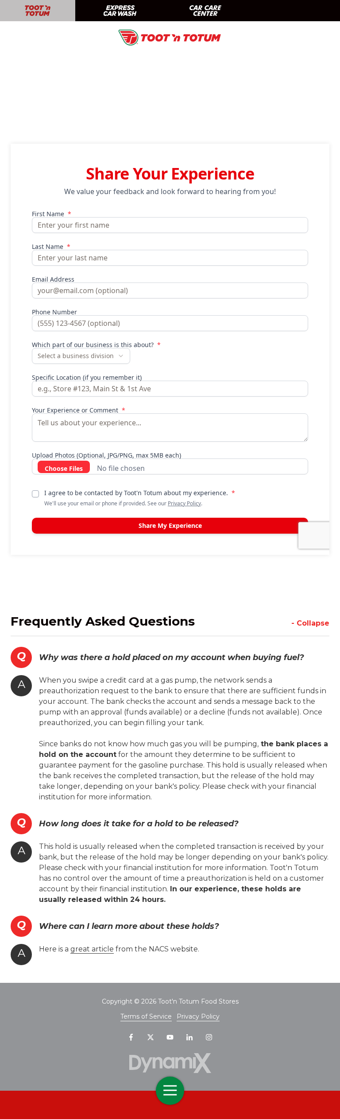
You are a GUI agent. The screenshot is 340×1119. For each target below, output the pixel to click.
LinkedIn (189, 1037)
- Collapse (310, 623)
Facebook (131, 1037)
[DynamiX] (170, 1063)
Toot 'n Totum (37, 10)
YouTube (170, 1037)
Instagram (209, 1037)
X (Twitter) (150, 1037)
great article (92, 949)
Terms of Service (146, 1016)
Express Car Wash (119, 10)
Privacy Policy (198, 1016)
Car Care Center (205, 10)
